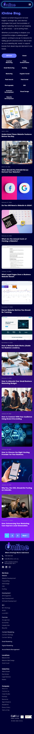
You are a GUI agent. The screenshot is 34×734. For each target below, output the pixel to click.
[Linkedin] (6, 567)
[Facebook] (3, 567)
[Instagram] (10, 567)
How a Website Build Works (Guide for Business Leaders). (16, 347)
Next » (25, 536)
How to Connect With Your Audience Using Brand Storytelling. (17, 418)
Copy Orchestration (24, 61)
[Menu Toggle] (30, 4)
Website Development (9, 97)
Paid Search (9, 79)
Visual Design (24, 91)
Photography (9, 85)
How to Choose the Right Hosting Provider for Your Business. (16, 453)
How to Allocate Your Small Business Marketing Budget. (17, 382)
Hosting (24, 68)
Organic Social (24, 73)
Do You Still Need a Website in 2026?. (17, 205)
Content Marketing (9, 61)
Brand (24, 55)
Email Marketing (9, 68)
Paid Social (24, 79)
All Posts (9, 55)
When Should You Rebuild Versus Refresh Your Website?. (15, 171)
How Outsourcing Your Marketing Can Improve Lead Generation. (15, 524)
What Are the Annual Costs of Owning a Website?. (14, 240)
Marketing (9, 73)
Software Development (9, 91)
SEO (24, 85)
